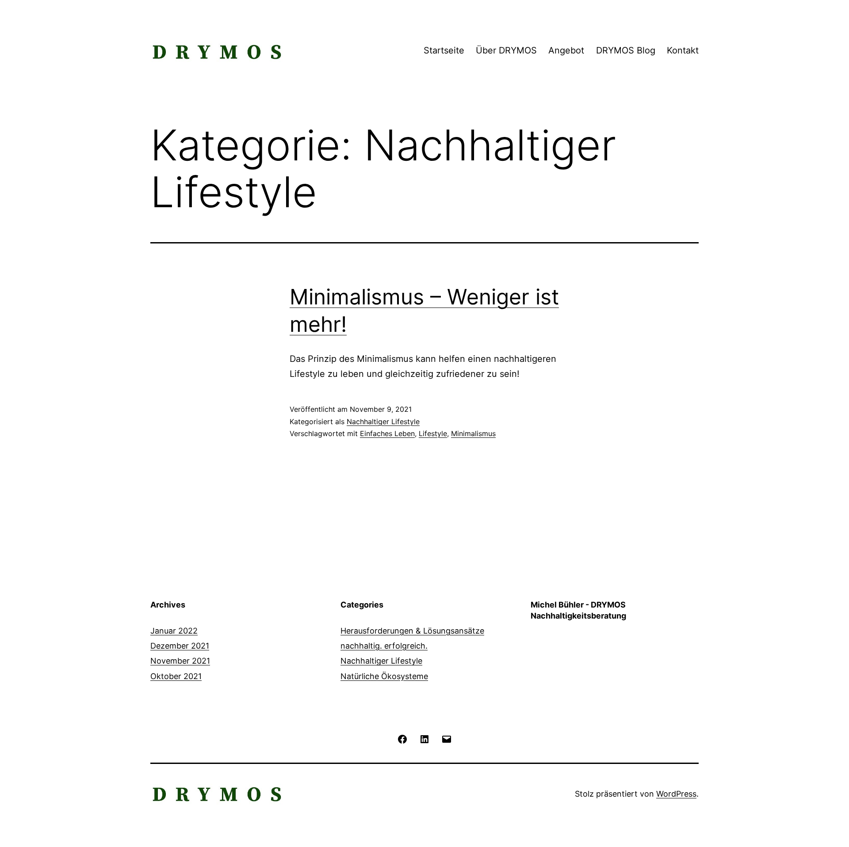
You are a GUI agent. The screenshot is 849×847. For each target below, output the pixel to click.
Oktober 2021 (176, 676)
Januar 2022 (174, 630)
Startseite (444, 50)
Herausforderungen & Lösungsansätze (412, 630)
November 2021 (180, 660)
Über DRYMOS (506, 50)
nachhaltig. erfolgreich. (384, 645)
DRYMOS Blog (625, 50)
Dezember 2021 (179, 645)
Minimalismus (473, 433)
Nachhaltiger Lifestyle (383, 421)
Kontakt (683, 50)
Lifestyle (433, 433)
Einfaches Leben (387, 433)
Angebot (566, 50)
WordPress (676, 793)
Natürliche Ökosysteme (384, 676)
